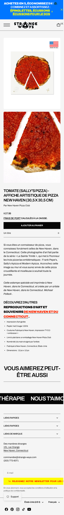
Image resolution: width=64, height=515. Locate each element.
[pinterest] (12, 509)
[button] (8, 24)
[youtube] (29, 509)
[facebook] (6, 509)
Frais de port (12, 216)
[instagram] (18, 509)
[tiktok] (23, 509)
